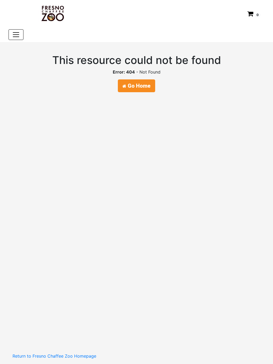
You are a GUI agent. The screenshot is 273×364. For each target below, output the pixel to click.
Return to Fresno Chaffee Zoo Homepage (54, 356)
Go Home (138, 86)
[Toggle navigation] (16, 34)
